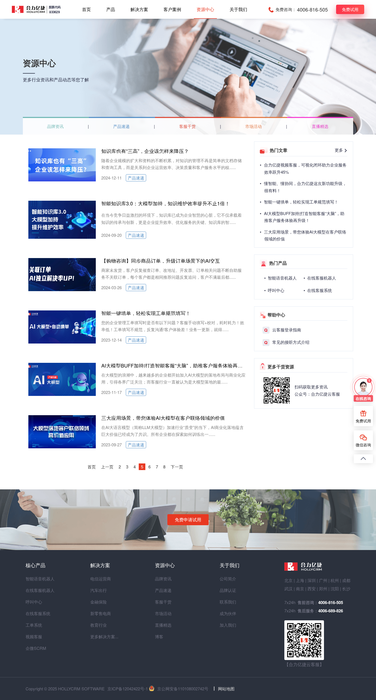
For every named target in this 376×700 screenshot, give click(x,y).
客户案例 (172, 9)
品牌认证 (228, 590)
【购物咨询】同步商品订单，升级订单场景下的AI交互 (160, 260)
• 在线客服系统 (318, 290)
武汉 (288, 588)
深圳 (311, 580)
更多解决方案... (100, 636)
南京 (300, 588)
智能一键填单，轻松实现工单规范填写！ (145, 313)
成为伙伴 (228, 613)
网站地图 (226, 688)
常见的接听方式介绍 (286, 342)
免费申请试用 (188, 519)
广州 (323, 580)
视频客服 (34, 636)
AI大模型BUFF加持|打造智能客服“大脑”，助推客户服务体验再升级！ (176, 365)
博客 (159, 636)
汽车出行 (98, 590)
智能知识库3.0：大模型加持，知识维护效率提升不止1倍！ (165, 203)
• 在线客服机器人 (320, 278)
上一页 (107, 467)
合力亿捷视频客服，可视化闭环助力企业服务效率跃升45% (305, 168)
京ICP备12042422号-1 (127, 688)
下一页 (177, 467)
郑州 (323, 588)
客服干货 (187, 126)
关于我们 (238, 9)
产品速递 (121, 126)
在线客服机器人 (35, 590)
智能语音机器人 (35, 578)
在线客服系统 (35, 613)
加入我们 (228, 625)
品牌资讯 (55, 126)
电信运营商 (100, 578)
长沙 (346, 588)
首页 (86, 9)
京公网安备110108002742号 (182, 688)
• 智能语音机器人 (280, 278)
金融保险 (98, 602)
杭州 (335, 580)
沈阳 (335, 588)
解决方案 (139, 9)
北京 (288, 580)
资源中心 (205, 9)
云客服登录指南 (282, 330)
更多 (339, 150)
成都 (346, 580)
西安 (311, 588)
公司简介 (228, 578)
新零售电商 (100, 613)
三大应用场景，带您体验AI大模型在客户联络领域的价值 (163, 417)
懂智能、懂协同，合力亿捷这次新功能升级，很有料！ (305, 186)
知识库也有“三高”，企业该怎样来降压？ (145, 150)
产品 (110, 9)
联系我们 (228, 602)
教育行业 (98, 625)
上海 (300, 580)
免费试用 (350, 9)
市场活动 (253, 126)
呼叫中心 (34, 602)
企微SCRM (35, 648)
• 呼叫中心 (274, 290)
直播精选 (320, 126)
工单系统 (34, 625)
